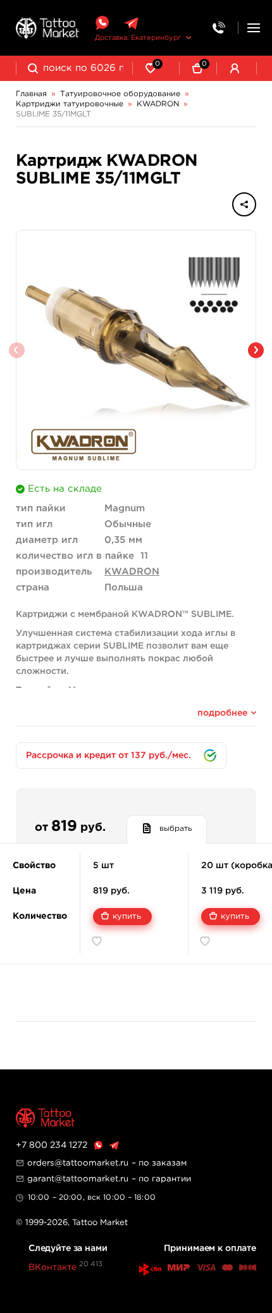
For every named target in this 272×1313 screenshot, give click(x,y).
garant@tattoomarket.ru (77, 1179)
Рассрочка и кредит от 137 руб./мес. (108, 755)
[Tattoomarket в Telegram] (131, 23)
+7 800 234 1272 (51, 1145)
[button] (256, 350)
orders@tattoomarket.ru (77, 1163)
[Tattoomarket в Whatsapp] (102, 23)
